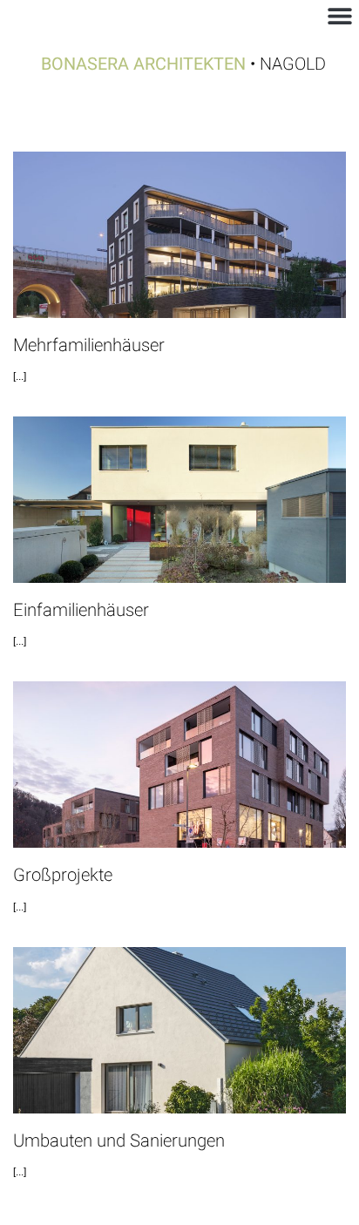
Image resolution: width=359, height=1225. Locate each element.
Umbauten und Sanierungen (119, 1141)
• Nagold (183, 64)
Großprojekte (62, 876)
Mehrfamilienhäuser (89, 346)
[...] (19, 376)
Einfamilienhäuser (81, 611)
